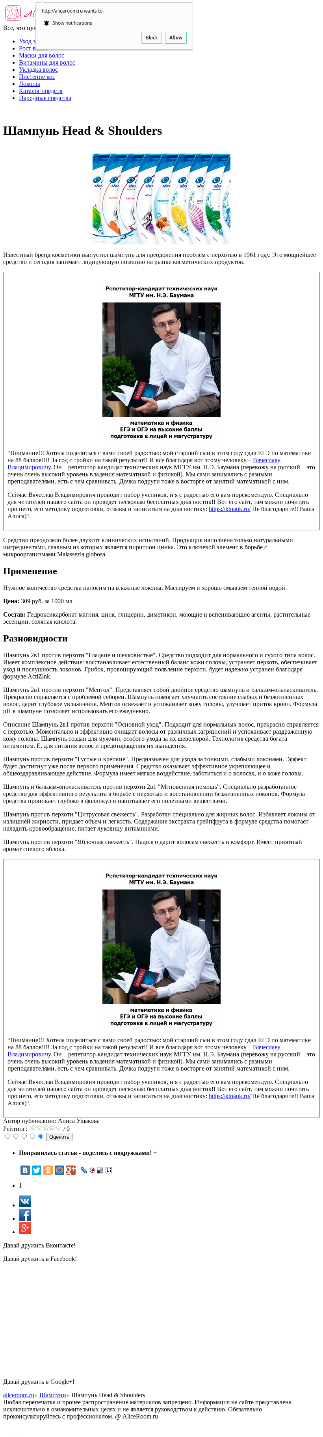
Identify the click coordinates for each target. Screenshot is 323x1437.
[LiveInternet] (109, 1170)
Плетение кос (37, 76)
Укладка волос (38, 69)
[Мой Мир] (59, 1170)
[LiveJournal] (84, 1170)
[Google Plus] (71, 1170)
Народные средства (45, 98)
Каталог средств (41, 90)
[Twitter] (36, 1170)
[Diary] (92, 1170)
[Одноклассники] (48, 1170)
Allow (175, 37)
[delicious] (101, 1170)
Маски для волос (41, 55)
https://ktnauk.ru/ (230, 509)
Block (152, 37)
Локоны (29, 83)
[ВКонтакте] (25, 1170)
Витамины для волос (47, 62)
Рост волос (33, 48)
